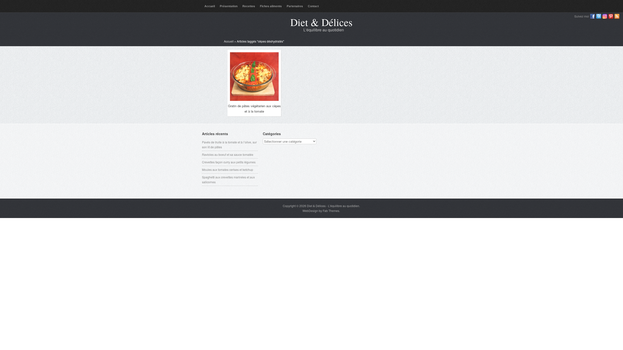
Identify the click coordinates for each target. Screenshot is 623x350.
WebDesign (310, 211)
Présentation (229, 6)
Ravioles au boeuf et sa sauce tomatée (227, 154)
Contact (313, 6)
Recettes (248, 6)
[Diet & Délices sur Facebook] (592, 16)
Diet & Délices (321, 22)
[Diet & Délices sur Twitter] (598, 16)
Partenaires (295, 6)
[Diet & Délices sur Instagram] (604, 16)
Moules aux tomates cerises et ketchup (227, 169)
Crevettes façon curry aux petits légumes (229, 162)
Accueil (209, 6)
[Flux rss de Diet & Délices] (616, 16)
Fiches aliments (271, 6)
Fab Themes (331, 211)
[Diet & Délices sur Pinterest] (610, 16)
